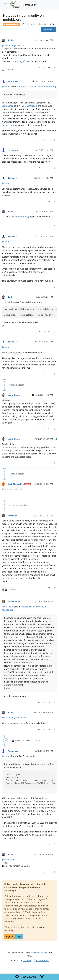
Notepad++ (43, 952)
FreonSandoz (14, 601)
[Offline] (5, 40)
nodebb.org (16, 61)
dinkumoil (12, 178)
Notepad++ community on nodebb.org (37, 86)
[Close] (53, 884)
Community (30, 4)
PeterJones (13, 81)
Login (19, 936)
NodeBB (27, 960)
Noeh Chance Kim (16, 484)
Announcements (12, 24)
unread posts (12, 125)
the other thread (29, 106)
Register (9, 936)
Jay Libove (12, 515)
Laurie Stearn (14, 395)
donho (11, 40)
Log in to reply (49, 29)
